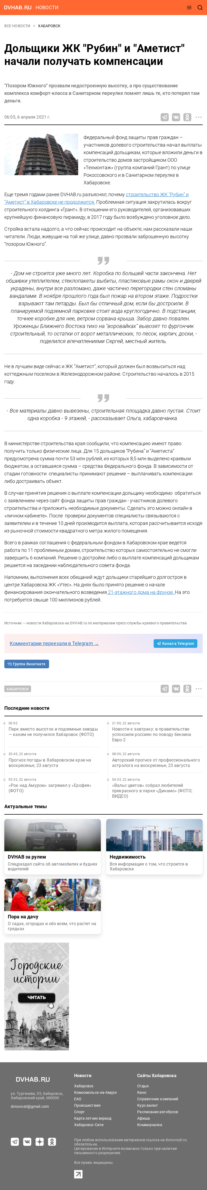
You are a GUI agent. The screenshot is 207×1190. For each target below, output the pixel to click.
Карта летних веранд (93, 1118)
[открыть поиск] (200, 7)
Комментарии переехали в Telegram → (54, 643)
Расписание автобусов (157, 1112)
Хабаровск (49, 26)
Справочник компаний (157, 1099)
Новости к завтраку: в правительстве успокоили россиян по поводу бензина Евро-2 (151, 734)
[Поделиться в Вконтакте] (176, 117)
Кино (141, 1092)
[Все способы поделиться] (199, 117)
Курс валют (147, 1105)
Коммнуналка (149, 1125)
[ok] (52, 1142)
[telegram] (15, 1142)
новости (47, 7)
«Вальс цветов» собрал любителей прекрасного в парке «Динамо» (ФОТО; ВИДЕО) (152, 791)
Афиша (143, 1118)
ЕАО (77, 1099)
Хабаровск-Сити (89, 1125)
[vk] (27, 1142)
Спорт (79, 1112)
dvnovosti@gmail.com (30, 1106)
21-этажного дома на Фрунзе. (141, 592)
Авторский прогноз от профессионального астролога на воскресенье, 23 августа (156, 762)
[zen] (40, 1142)
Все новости (17, 26)
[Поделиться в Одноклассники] (187, 117)
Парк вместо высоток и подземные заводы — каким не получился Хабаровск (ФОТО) (53, 732)
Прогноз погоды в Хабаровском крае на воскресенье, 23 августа (50, 762)
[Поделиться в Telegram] (165, 117)
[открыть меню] (189, 7)
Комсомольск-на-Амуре (95, 1092)
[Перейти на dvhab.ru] (17, 7)
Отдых (143, 1086)
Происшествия (87, 1105)
